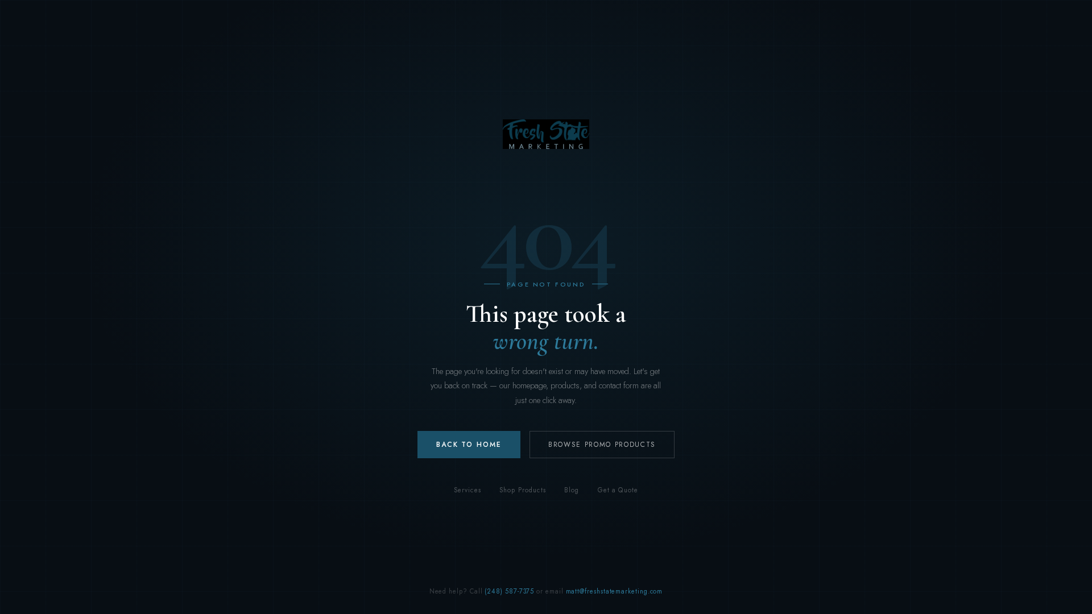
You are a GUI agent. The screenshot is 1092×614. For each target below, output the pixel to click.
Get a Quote (618, 490)
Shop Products (522, 490)
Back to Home (469, 444)
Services (467, 490)
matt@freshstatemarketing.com (614, 591)
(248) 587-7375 (509, 591)
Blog (572, 490)
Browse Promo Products (602, 444)
